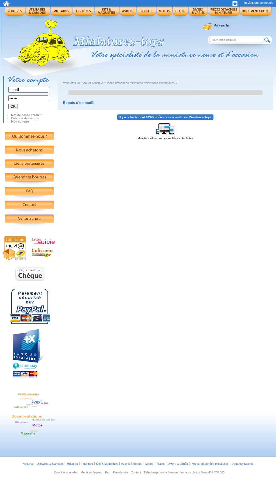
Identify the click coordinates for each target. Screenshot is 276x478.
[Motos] (164, 12)
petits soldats (28, 394)
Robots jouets (29, 413)
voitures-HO (40, 403)
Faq (107, 472)
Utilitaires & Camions (50, 463)
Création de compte (25, 118)
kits (29, 423)
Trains (160, 463)
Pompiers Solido (26, 420)
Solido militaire (26, 399)
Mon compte (20, 121)
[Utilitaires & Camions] (37, 12)
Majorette (28, 433)
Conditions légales (66, 472)
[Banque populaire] (30, 378)
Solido (34, 406)
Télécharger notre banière (161, 472)
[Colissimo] (15, 259)
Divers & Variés (178, 463)
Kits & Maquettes (107, 463)
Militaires (72, 463)
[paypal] (30, 324)
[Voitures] (14, 12)
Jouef (36, 401)
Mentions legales (91, 472)
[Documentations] (256, 12)
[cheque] (30, 283)
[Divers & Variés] (198, 12)
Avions (125, 463)
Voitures (28, 463)
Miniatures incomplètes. (160, 82)
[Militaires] (61, 12)
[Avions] (127, 12)
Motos (149, 463)
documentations (27, 416)
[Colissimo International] (43, 256)
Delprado (29, 404)
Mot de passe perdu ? (26, 115)
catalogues (20, 406)
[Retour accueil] (6, 5)
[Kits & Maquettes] (106, 12)
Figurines (87, 463)
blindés (33, 431)
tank (22, 410)
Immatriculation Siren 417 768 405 (202, 472)
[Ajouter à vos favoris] (235, 3)
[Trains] (180, 12)
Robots (137, 463)
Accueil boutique (92, 82)
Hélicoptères (21, 422)
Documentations (242, 463)
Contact (136, 472)
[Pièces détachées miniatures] (224, 12)
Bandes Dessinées (43, 419)
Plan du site (120, 472)
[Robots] (146, 12)
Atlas (25, 431)
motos (37, 425)
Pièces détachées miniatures (124, 82)
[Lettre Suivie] (43, 243)
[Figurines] (83, 12)
